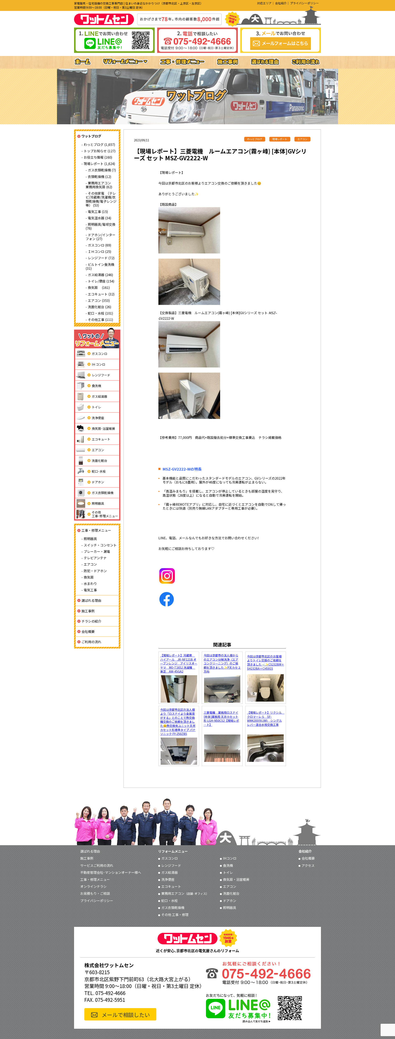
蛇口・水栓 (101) (100, 313)
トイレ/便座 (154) (101, 281)
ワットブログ (91, 136)
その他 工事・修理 (174, 914)
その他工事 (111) (100, 319)
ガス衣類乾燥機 (102, 492)
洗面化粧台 (99, 460)
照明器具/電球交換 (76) (100, 226)
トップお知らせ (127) (100, 150)
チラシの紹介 (91, 620)
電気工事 (90, 589)
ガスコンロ (99, 353)
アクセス (308, 865)
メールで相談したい (126, 1014)
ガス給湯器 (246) (100, 274)
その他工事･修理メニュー (105, 514)
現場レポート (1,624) (99, 163)
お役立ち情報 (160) (98, 157)
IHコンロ (229, 858)
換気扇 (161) (99, 287)
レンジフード (101, 375)
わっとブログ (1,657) (99, 144)
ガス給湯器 (99, 396)
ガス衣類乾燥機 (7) (102, 169)
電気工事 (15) (98, 211)
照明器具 (98, 503)
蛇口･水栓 (99, 471)
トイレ (96, 407)
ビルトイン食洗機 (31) (100, 266)
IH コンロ (98, 364)
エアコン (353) (99, 300)
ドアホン (98, 482)
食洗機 (96, 386)
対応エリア (264, 3)
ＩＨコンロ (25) (99, 251)
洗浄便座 (98, 418)
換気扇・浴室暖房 (236, 879)
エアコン (98, 450)
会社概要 (88, 631)
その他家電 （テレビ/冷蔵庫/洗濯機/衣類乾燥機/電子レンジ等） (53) (101, 199)
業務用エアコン (185, 893)
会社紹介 (281, 3)
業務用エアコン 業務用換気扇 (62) (100, 184)
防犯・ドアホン (95, 570)
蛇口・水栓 (169, 900)
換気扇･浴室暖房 (103, 428)
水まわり (90, 583)
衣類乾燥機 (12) (99, 176)
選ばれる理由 (91, 600)
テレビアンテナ (95, 557)
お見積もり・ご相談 (95, 893)
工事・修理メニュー (96, 530)
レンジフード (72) (101, 257)
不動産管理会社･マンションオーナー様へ (110, 872)
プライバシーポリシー (304, 3)
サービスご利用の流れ (96, 865)
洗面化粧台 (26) (99, 306)
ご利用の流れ (91, 641)
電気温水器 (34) (99, 217)
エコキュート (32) (101, 293)
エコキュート (101, 439)
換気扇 (89, 577)
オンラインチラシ (93, 886)
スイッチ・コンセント (100, 545)
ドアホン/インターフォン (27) (100, 236)
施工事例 (88, 610)
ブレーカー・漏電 (97, 551)
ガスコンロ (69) (99, 245)
